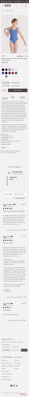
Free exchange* (17, 1)
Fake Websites (5, 376)
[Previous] (3, 50)
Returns (4, 368)
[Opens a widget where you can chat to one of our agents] (23, 394)
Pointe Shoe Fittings (7, 363)
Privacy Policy (5, 371)
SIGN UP (24, 350)
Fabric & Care (13, 97)
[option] (14, 34)
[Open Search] (2, 10)
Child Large (6, 85)
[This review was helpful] (21, 320)
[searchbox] (8, 194)
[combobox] (19, 198)
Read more (17, 224)
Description (5, 97)
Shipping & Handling (7, 365)
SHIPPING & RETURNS (22, 97)
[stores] (27, 1)
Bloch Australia (12, 392)
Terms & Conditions (7, 374)
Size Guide (23, 69)
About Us (17, 360)
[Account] (22, 4)
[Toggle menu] (2, 5)
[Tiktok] (17, 386)
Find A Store (18, 363)
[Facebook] (11, 386)
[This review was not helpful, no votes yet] (24, 230)
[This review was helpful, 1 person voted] (21, 297)
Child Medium (15, 82)
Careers (17, 368)
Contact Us (4, 360)
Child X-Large (15, 85)
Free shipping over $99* (6, 1)
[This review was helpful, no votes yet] (21, 230)
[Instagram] (14, 386)
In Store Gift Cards (6, 379)
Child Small (6, 82)
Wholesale (17, 365)
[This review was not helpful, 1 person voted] (24, 320)
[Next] (25, 50)
